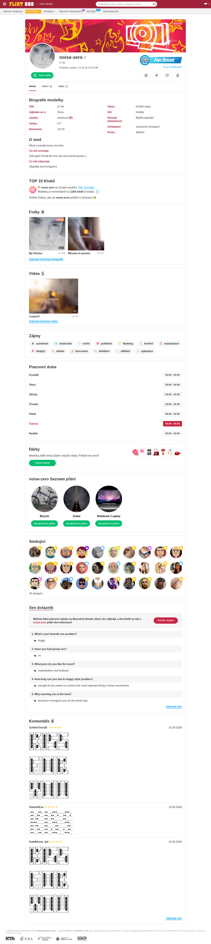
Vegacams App (111, 11)
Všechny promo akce (70, 11)
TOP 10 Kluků (85, 187)
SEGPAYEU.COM (81, 931)
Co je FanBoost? (172, 67)
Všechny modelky (13, 11)
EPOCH (69, 931)
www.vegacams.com (46, 931)
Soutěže (91, 11)
